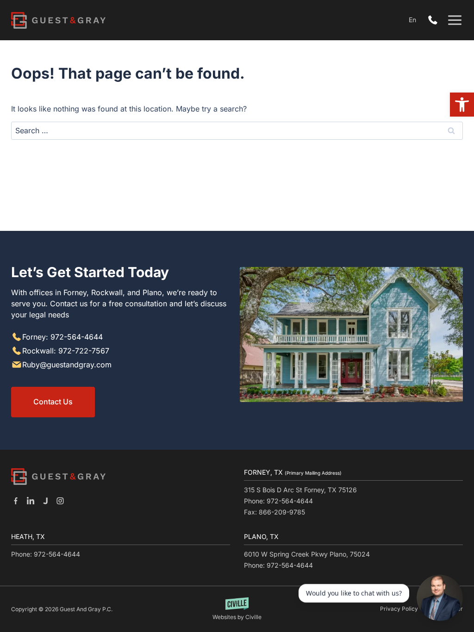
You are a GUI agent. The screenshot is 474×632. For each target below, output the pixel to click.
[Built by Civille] (237, 609)
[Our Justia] (45, 500)
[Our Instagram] (60, 500)
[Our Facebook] (15, 500)
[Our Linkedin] (30, 500)
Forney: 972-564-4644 (62, 336)
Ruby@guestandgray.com (67, 364)
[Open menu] (455, 20)
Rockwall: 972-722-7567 (65, 350)
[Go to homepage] (58, 476)
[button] (462, 105)
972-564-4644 (435, 20)
